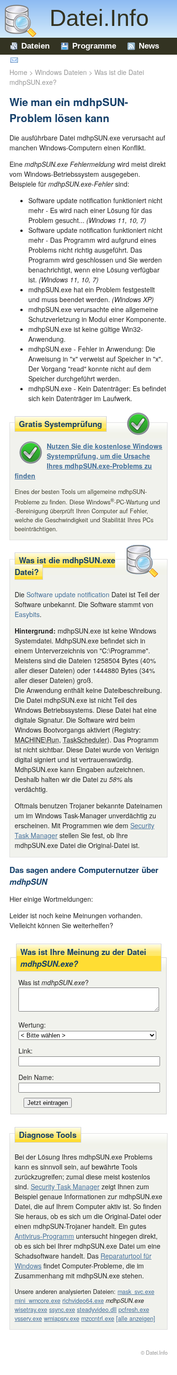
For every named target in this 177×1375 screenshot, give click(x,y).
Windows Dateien (61, 72)
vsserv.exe (28, 1318)
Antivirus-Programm (44, 1236)
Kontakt (36, 60)
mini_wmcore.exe (37, 1300)
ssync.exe (62, 1309)
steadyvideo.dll (97, 1309)
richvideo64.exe (83, 1300)
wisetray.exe (31, 1309)
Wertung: (32, 1024)
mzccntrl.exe (97, 1318)
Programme (94, 45)
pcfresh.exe (133, 1309)
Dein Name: (36, 1077)
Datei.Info (92, 18)
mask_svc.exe (136, 1291)
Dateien (35, 45)
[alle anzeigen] (135, 1318)
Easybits (27, 614)
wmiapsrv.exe (61, 1318)
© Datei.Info (154, 1352)
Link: (25, 1050)
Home (18, 72)
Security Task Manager (65, 1186)
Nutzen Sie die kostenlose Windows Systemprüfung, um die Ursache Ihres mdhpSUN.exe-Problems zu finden (88, 460)
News (149, 45)
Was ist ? (53, 982)
